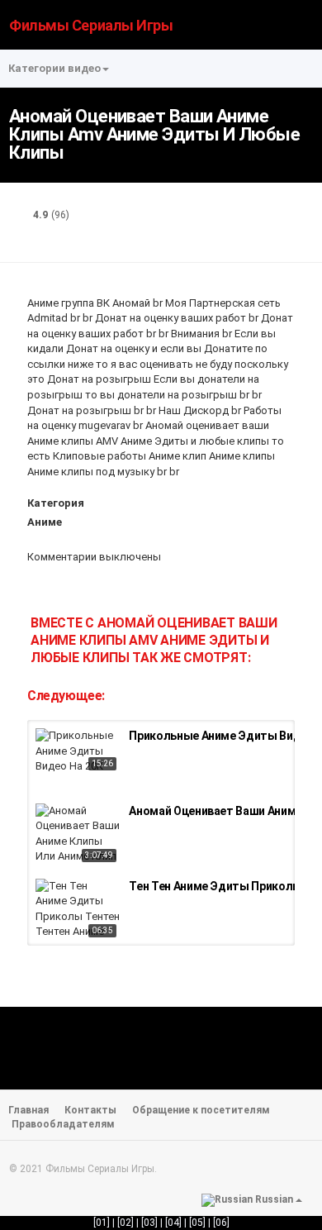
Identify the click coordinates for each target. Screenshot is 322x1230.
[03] (149, 1222)
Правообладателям (63, 1124)
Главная (28, 1110)
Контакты (90, 1110)
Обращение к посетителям (201, 1110)
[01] (101, 1222)
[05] (197, 1222)
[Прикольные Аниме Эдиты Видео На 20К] (78, 751)
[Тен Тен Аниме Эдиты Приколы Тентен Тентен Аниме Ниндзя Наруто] (78, 910)
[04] (173, 1222)
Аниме (44, 522)
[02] (125, 1222)
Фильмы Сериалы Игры (91, 25)
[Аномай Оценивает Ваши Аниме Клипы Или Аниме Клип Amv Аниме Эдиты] (78, 834)
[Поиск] (302, 23)
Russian (274, 1199)
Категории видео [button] (54, 68)
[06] (221, 1222)
